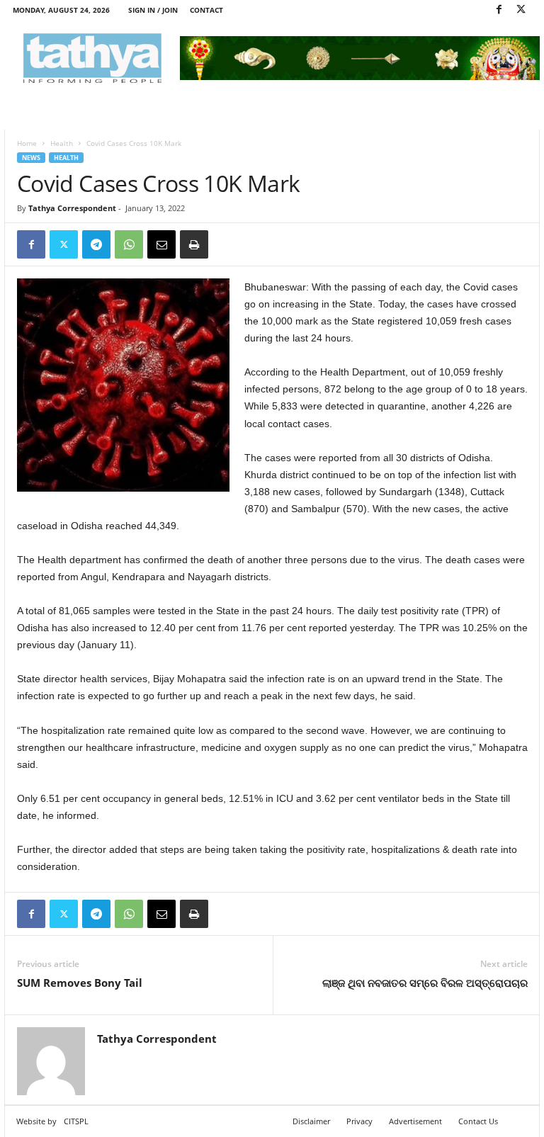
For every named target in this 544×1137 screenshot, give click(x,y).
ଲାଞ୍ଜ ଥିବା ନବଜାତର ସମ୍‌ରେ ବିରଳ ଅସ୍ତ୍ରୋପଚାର (425, 982)
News (31, 157)
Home (27, 143)
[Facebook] (498, 10)
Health (61, 143)
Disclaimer (311, 1121)
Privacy (359, 1121)
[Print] (194, 244)
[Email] (161, 244)
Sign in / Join (153, 10)
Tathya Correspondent (72, 208)
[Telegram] (96, 244)
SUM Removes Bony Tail (79, 982)
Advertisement (415, 1121)
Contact (206, 10)
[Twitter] (520, 10)
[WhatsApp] (129, 244)
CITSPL (76, 1121)
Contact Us (478, 1121)
